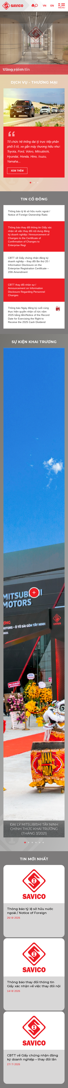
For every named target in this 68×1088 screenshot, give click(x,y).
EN (52, 5)
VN (44, 5)
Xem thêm (17, 170)
